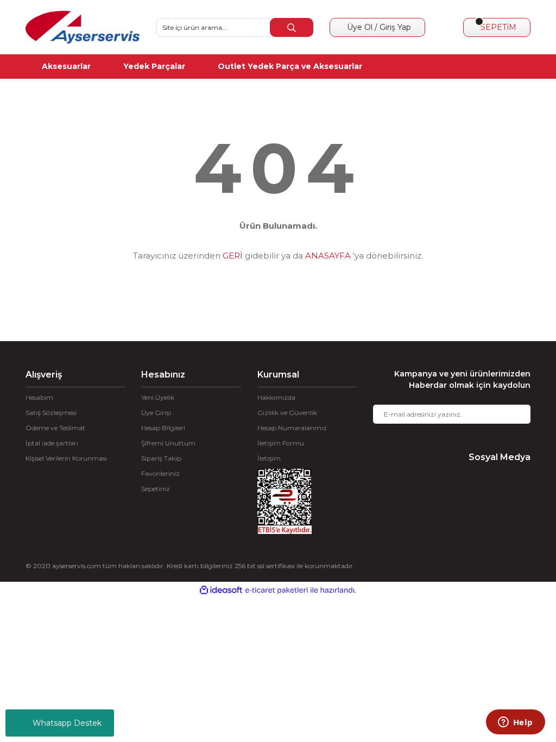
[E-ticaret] (276, 590)
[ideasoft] (221, 590)
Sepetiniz (155, 489)
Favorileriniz (160, 473)
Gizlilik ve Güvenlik (287, 412)
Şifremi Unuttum (168, 443)
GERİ (233, 255)
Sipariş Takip (161, 458)
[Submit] (514, 414)
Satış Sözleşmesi (51, 412)
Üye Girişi (156, 412)
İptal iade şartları (52, 443)
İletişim (269, 458)
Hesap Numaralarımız (292, 428)
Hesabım (39, 397)
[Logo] (83, 27)
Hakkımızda (276, 397)
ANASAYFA (328, 255)
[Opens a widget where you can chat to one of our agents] (515, 723)
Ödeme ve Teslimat (55, 428)
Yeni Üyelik (157, 397)
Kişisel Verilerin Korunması (66, 458)
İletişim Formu (280, 443)
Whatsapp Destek (67, 723)
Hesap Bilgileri (163, 428)
